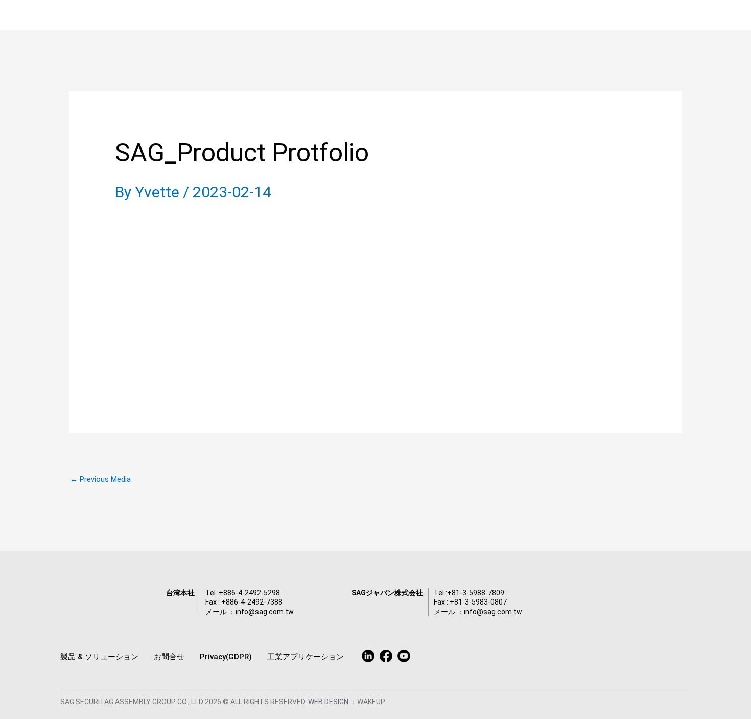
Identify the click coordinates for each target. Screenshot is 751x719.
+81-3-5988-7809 (475, 593)
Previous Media (100, 479)
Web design (329, 702)
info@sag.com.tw (265, 612)
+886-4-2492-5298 (249, 593)
